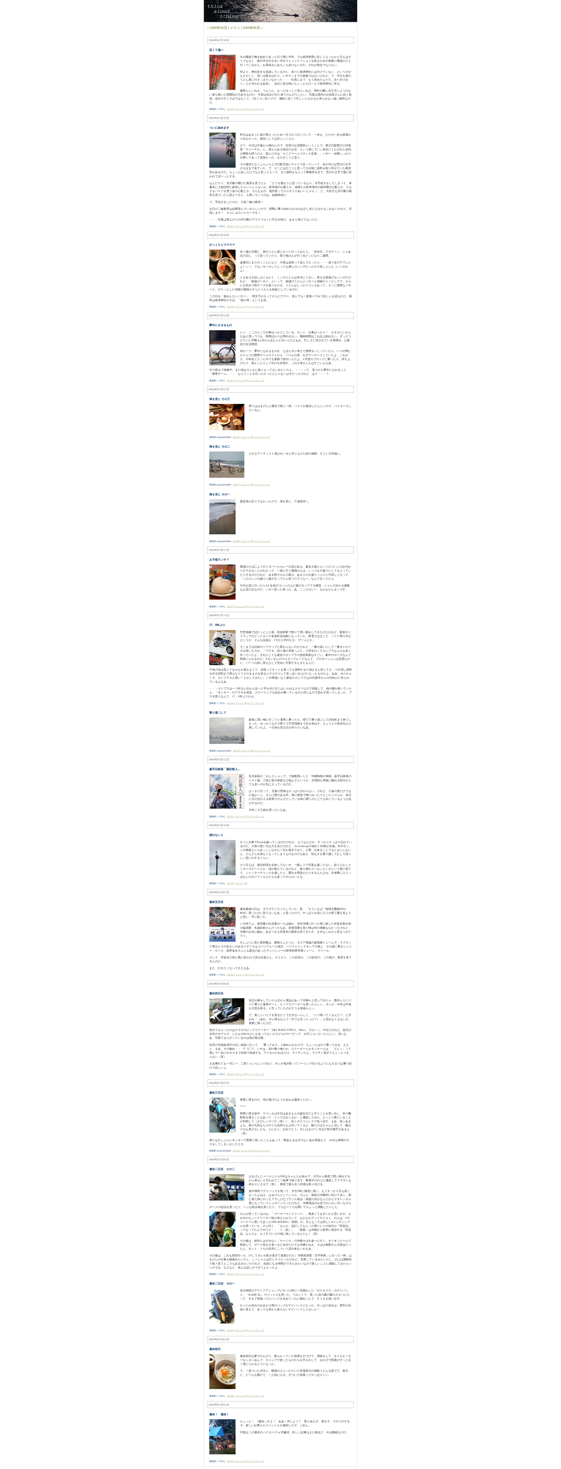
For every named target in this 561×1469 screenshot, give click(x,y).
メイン (235, 28)
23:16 (230, 307)
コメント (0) (247, 437)
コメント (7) (241, 307)
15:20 (230, 1330)
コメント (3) (241, 109)
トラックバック (257, 109)
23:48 (230, 1396)
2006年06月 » (253, 28)
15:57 (236, 484)
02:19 (230, 883)
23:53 (230, 1461)
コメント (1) (241, 1274)
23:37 (230, 606)
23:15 (230, 1074)
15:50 (236, 541)
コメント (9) (241, 1074)
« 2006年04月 (217, 28)
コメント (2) (241, 816)
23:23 (230, 703)
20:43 (236, 437)
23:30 (230, 109)
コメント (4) (241, 226)
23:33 (230, 974)
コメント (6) (241, 703)
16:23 (236, 751)
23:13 (230, 816)
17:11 (236, 1150)
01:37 (230, 380)
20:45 (230, 226)
